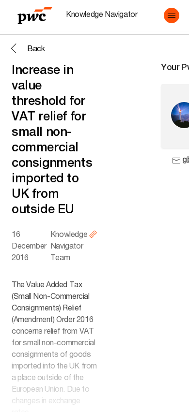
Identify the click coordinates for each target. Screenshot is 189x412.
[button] (171, 15)
